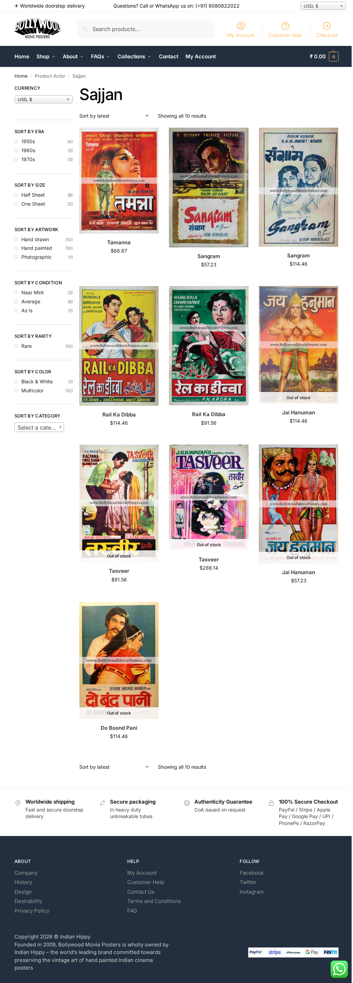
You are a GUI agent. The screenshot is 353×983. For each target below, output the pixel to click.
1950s (28, 141)
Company (26, 872)
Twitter (248, 882)
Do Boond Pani (119, 728)
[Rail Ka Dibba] (119, 345)
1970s (28, 159)
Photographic (36, 257)
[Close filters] (75, 89)
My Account (241, 35)
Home (21, 76)
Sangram (209, 256)
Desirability (28, 901)
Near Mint (32, 292)
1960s (28, 150)
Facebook (252, 872)
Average (30, 301)
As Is (26, 310)
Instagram (252, 891)
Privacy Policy (31, 910)
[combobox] (39, 427)
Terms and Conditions (154, 901)
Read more (298, 435)
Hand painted (36, 248)
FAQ (132, 910)
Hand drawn (35, 239)
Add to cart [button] (119, 265)
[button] (324, 56)
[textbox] (39, 427)
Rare (26, 346)
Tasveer (119, 571)
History (23, 882)
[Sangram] (209, 187)
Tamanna (119, 242)
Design (23, 891)
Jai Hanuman (298, 412)
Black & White (37, 381)
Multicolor (32, 390)
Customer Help (285, 35)
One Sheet (33, 204)
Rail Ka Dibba (119, 414)
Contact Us (140, 891)
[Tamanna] (119, 180)
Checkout (327, 35)
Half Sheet (33, 195)
